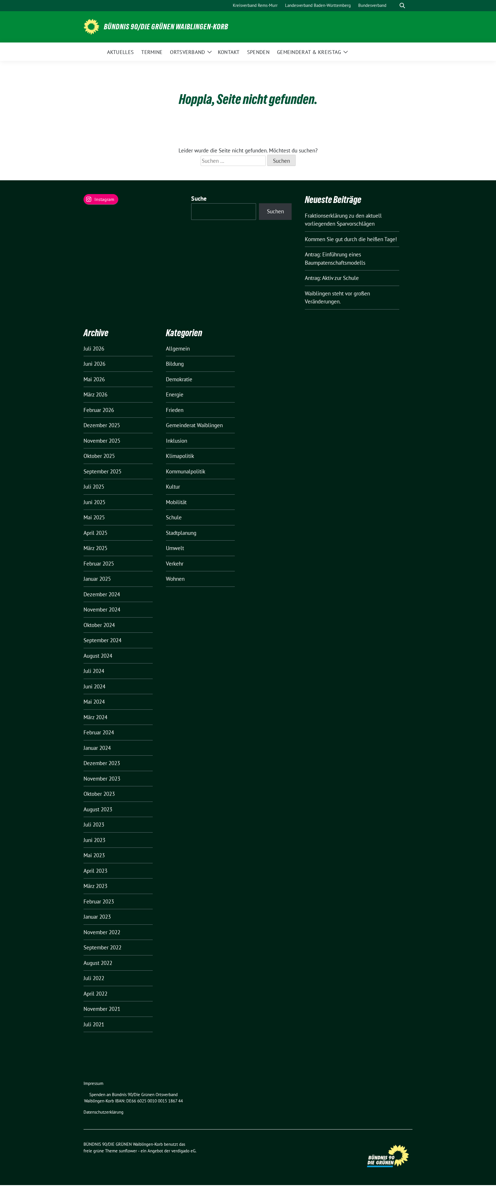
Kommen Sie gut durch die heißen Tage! (351, 239)
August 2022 (98, 962)
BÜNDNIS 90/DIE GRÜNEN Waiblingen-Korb (166, 26)
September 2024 (102, 640)
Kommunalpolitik (185, 471)
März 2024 (95, 717)
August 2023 (98, 809)
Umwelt (175, 548)
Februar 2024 (99, 732)
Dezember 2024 (102, 594)
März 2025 (95, 548)
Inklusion (176, 440)
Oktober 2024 (99, 625)
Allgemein (178, 348)
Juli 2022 (94, 978)
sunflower (128, 1151)
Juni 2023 (94, 840)
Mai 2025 (94, 517)
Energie (174, 394)
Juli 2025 (94, 486)
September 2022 (102, 947)
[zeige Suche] (402, 5)
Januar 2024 (97, 747)
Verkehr (174, 563)
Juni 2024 (94, 686)
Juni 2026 (94, 363)
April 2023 (95, 870)
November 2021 (102, 1008)
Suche (199, 198)
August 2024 (98, 655)
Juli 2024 (94, 670)
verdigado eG (183, 1151)
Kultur (173, 486)
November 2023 (102, 778)
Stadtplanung (181, 532)
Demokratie (179, 379)
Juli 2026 (94, 348)
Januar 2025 (97, 578)
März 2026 (95, 394)
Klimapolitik (180, 455)
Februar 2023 (99, 901)
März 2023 (95, 886)
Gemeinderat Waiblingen (194, 425)
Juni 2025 (94, 502)
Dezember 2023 (102, 763)
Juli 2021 (94, 1024)
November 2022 (102, 932)
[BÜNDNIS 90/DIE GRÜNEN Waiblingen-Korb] (91, 26)
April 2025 (95, 532)
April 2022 (95, 993)
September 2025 (102, 471)
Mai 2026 (94, 379)
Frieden (174, 410)
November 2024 (102, 609)
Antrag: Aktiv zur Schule (332, 277)
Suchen (275, 211)
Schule (174, 517)
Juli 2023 (94, 824)
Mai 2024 (94, 701)
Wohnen (175, 578)
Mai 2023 (94, 855)
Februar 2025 (99, 563)
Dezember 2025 (102, 425)
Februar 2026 (99, 410)
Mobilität (176, 502)
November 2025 (102, 440)
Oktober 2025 (99, 455)
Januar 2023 (97, 916)
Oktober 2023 (99, 793)
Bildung (175, 363)
